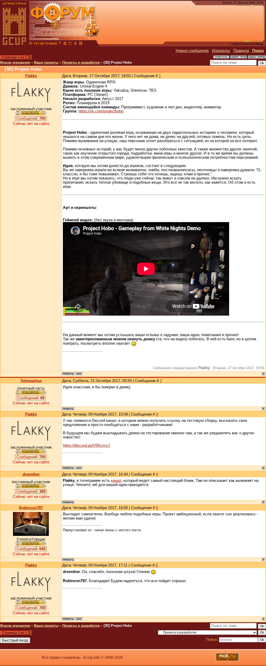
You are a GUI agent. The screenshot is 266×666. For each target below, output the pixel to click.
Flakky (31, 76)
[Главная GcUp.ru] (14, 44)
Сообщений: (30, 118)
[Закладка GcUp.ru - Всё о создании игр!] (70, 44)
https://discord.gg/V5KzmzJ (86, 445)
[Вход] (59, 44)
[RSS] (80, 44)
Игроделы (221, 51)
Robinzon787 (31, 508)
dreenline (31, 474)
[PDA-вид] (75, 44)
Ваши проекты (46, 62)
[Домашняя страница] (79, 373)
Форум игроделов (15, 62)
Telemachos (31, 381)
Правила (241, 51)
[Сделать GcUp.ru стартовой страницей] (65, 44)
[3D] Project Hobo (118, 62)
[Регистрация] (45, 44)
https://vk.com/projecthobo (100, 111)
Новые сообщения (192, 51)
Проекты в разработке (81, 62)
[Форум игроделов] (31, 44)
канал (116, 480)
